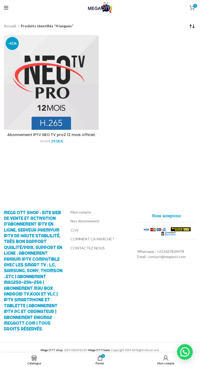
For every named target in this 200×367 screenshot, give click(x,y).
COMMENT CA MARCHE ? (92, 239)
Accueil (10, 26)
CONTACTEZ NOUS (88, 248)
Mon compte (81, 212)
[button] (185, 352)
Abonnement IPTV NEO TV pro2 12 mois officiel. (51, 134)
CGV (75, 230)
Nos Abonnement (85, 221)
